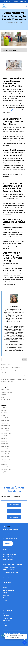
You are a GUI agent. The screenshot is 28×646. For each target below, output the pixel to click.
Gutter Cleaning (8, 570)
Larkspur (5, 593)
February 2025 (5, 446)
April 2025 (4, 441)
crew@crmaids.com (12, 529)
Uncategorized (5, 400)
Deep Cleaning (8, 559)
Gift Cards (6, 621)
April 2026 (4, 415)
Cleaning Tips (5, 394)
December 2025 (5, 425)
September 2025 (6, 433)
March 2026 (4, 418)
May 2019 (4, 472)
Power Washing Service (10, 572)
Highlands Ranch (8, 590)
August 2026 (5, 407)
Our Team (6, 615)
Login (14, 511)
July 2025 (4, 436)
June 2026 (4, 410)
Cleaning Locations (6, 392)
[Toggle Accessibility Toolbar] (3, 635)
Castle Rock (7, 585)
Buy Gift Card (14, 517)
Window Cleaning (9, 567)
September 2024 (6, 459)
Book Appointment (14, 504)
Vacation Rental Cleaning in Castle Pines (12, 370)
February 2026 (5, 420)
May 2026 (4, 413)
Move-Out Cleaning (9, 562)
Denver (5, 587)
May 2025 (4, 438)
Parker (5, 600)
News (2, 397)
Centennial (6, 598)
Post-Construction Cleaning (12, 564)
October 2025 (5, 431)
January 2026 (5, 423)
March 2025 (4, 443)
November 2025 (5, 428)
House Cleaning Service (9, 110)
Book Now (7, 543)
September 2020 (6, 469)
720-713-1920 (7, 1)
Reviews (5, 613)
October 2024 (5, 456)
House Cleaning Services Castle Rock (11, 367)
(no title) (4, 372)
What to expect (8, 610)
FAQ (4, 623)
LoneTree (6, 595)
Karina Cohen (11, 23)
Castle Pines (7, 582)
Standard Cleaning (9, 554)
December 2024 (5, 451)
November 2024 (5, 454)
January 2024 (5, 467)
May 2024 (4, 464)
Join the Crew (7, 618)
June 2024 (4, 461)
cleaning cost (5, 389)
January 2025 (5, 449)
